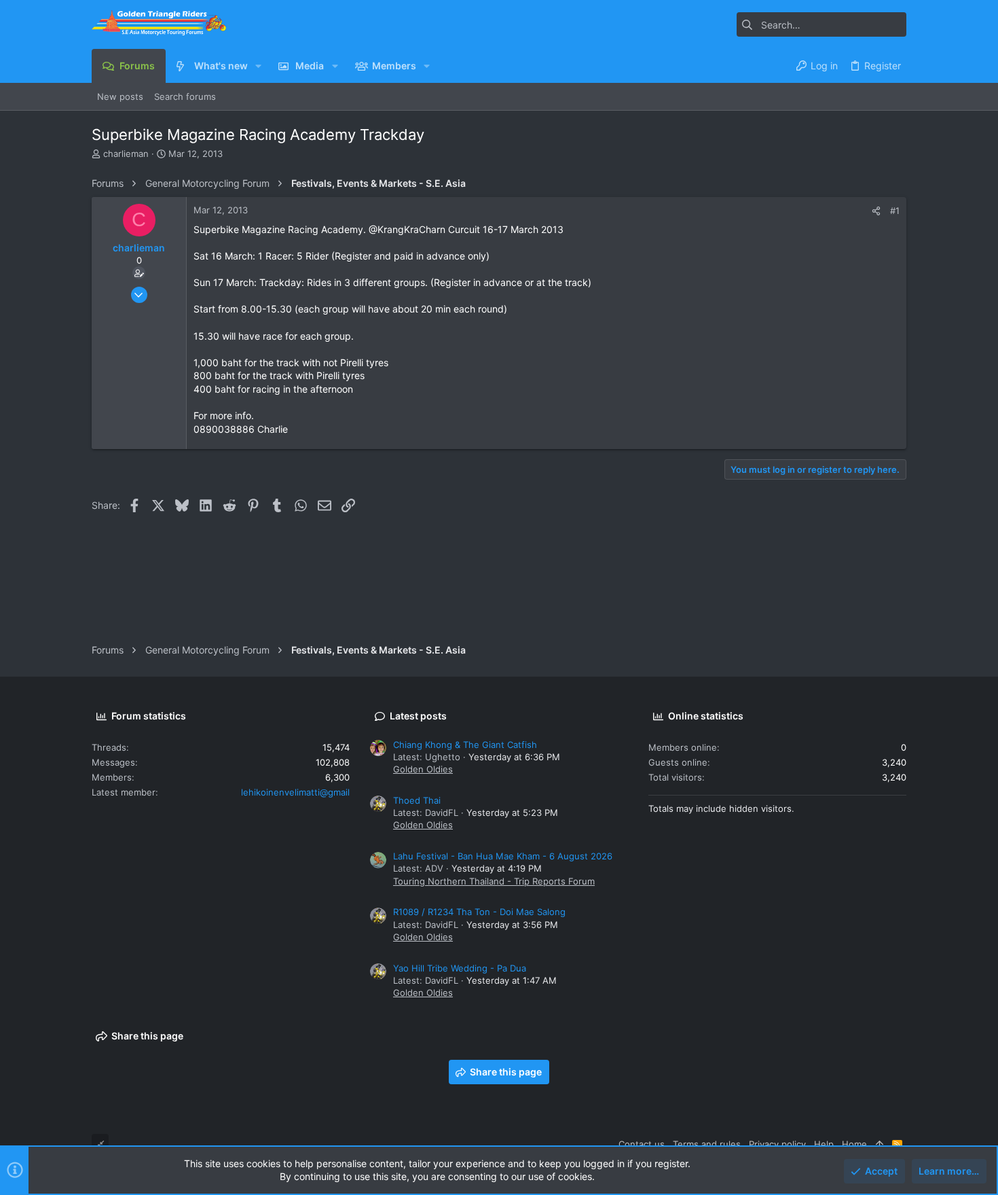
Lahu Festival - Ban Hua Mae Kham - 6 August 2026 (502, 856)
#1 (895, 210)
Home (854, 1144)
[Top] (879, 1144)
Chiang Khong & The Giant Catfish (465, 744)
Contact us (641, 1144)
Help (824, 1144)
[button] (258, 66)
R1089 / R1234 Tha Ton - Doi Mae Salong (479, 911)
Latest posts (418, 715)
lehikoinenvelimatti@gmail (295, 792)
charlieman (126, 153)
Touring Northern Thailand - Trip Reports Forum (494, 881)
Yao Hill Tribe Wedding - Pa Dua (459, 968)
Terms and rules (707, 1144)
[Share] (876, 210)
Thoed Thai (417, 800)
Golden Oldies (423, 769)
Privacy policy (777, 1144)
